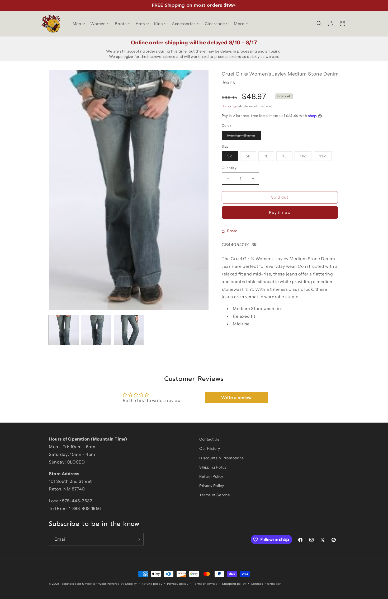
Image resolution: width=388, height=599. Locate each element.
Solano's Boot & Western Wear (83, 584)
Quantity (229, 168)
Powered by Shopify (122, 584)
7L (269, 157)
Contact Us (209, 439)
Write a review (236, 397)
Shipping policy (234, 583)
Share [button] (232, 230)
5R (251, 157)
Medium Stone (244, 136)
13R (325, 157)
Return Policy (211, 476)
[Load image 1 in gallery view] (64, 330)
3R (232, 157)
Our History (209, 448)
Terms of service (205, 583)
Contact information (266, 583)
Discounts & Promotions (221, 457)
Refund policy (151, 583)
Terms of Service (214, 495)
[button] (78, 24)
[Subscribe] (138, 539)
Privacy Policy (211, 485)
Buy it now (280, 212)
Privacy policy (177, 583)
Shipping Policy (213, 467)
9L (287, 157)
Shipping (229, 106)
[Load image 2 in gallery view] (96, 330)
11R (305, 157)
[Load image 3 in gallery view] (129, 330)
